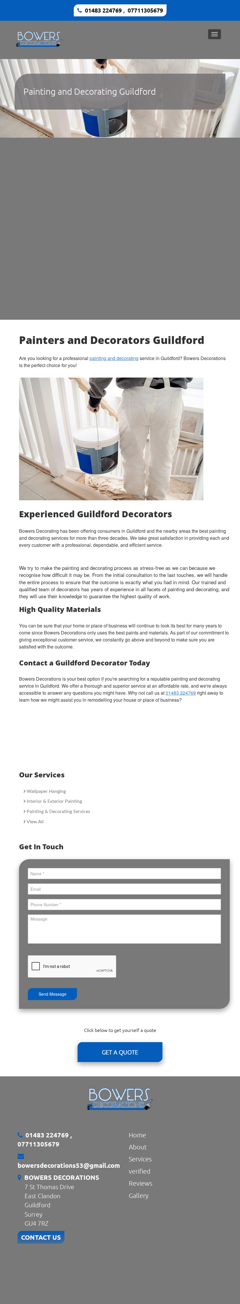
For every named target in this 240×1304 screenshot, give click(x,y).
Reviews (140, 1183)
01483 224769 (104, 10)
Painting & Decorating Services (58, 811)
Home (137, 1135)
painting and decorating (114, 358)
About (138, 1147)
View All (35, 821)
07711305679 (145, 10)
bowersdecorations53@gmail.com (69, 1165)
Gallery (138, 1195)
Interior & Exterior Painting (54, 801)
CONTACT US (41, 1237)
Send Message (52, 994)
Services (140, 1159)
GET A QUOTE (120, 1052)
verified (139, 1171)
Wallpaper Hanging (46, 791)
